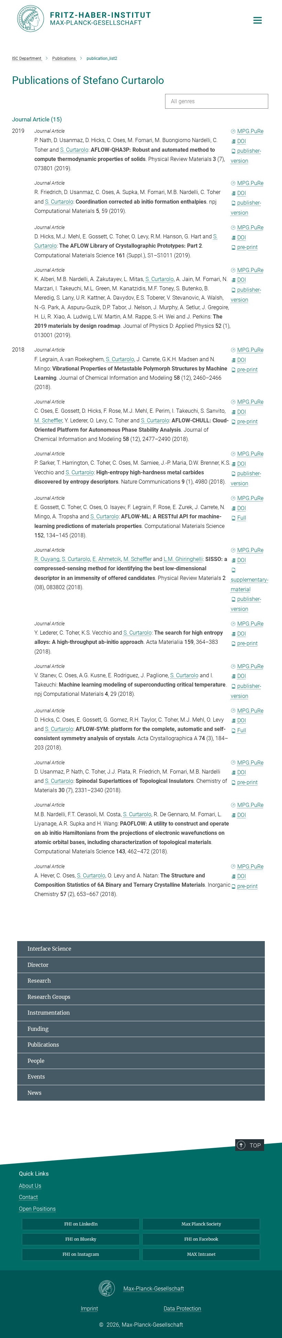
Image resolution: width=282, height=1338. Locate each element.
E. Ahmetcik (107, 559)
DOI (241, 141)
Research (39, 981)
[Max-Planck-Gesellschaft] (110, 1289)
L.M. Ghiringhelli (183, 559)
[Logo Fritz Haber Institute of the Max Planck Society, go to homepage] (129, 18)
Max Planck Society (201, 1224)
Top (255, 1145)
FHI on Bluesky (80, 1239)
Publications (43, 1045)
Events (36, 1076)
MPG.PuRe (250, 131)
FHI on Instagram (81, 1254)
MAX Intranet (201, 1254)
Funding (38, 1029)
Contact (28, 1197)
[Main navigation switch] (257, 20)
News (35, 1093)
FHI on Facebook (201, 1239)
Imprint (89, 1308)
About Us (30, 1186)
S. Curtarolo (74, 150)
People (36, 1061)
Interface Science (49, 949)
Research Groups (49, 997)
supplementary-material (250, 584)
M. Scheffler (48, 420)
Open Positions (37, 1209)
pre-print (247, 247)
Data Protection (182, 1308)
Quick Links (34, 1173)
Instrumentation (49, 1013)
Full (241, 518)
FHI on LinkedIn (81, 1224)
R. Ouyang (46, 559)
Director (38, 965)
